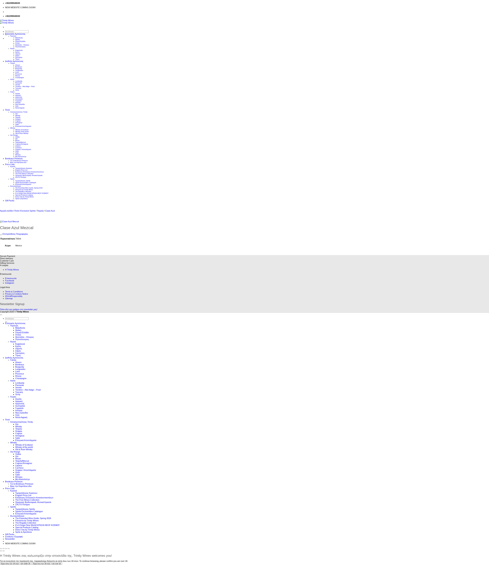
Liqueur (18, 146)
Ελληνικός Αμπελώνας (15, 34)
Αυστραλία (19, 99)
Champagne (19, 77)
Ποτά (7, 110)
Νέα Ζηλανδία (20, 104)
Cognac (18, 121)
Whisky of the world (22, 132)
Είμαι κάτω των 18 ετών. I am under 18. (16, 564)
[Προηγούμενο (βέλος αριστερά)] (1, 550)
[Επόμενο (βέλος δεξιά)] (4, 550)
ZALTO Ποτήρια (20, 177)
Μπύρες (18, 155)
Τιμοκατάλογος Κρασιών (23, 168)
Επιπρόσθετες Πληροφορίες (15, 234)
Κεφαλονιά (19, 50)
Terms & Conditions (14, 292)
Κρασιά (12, 166)
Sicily (17, 90)
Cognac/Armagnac (21, 144)
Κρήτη (17, 52)
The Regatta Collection (23, 191)
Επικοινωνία (10, 278)
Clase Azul (50, 211)
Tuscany (18, 88)
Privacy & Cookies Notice (16, 294)
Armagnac (18, 123)
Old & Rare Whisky (21, 133)
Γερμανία (18, 101)
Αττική (17, 43)
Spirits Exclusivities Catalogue (25, 182)
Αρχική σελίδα (6, 211)
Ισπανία (18, 102)
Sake (17, 124)
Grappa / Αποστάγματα (23, 149)
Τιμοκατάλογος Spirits (22, 181)
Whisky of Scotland (21, 130)
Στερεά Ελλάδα (20, 41)
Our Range (14, 135)
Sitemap (9, 298)
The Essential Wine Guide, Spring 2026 (29, 188)
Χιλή (16, 106)
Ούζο (17, 151)
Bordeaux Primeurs (14, 158)
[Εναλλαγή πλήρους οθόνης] (4, 548)
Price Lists (10, 164)
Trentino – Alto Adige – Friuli (25, 86)
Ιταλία (12, 79)
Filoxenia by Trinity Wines (24, 190)
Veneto (17, 85)
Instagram (9, 283)
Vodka (17, 137)
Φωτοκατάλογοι (15, 186)
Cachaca (18, 148)
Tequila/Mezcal (20, 142)
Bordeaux (18, 67)
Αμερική (18, 95)
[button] (10, 539)
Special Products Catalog (24, 195)
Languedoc (19, 70)
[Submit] (6, 321)
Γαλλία (12, 63)
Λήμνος (18, 54)
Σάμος (17, 56)
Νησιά (12, 48)
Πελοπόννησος (20, 47)
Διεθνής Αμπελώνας (14, 61)
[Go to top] (1, 314)
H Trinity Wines (12, 270)
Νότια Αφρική (19, 108)
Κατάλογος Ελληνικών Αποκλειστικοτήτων (29, 172)
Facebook (9, 281)
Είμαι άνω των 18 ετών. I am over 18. (47, 564)
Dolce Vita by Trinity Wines (24, 197)
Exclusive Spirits (27, 211)
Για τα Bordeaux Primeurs (19, 161)
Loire (17, 72)
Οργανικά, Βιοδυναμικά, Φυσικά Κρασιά (28, 175)
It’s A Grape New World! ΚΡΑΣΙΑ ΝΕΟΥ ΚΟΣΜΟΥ (32, 193)
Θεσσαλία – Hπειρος (22, 45)
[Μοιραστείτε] (6, 548)
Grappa (18, 119)
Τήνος (17, 59)
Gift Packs (9, 201)
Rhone (17, 76)
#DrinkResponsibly (13, 296)
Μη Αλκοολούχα (20, 156)
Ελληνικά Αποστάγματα (23, 126)
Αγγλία (17, 94)
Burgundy (18, 69)
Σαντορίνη (18, 57)
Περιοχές (13, 36)
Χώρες (12, 92)
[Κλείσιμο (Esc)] (9, 548)
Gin (16, 114)
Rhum (17, 140)
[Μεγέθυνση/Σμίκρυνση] (1, 548)
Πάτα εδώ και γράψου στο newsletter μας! (18, 309)
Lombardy (18, 81)
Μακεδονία (19, 38)
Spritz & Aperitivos (21, 199)
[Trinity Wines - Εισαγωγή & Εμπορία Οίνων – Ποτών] (7, 21)
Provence (18, 74)
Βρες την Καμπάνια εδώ (18, 162)
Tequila (17, 117)
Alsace (17, 65)
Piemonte (18, 83)
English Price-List (21, 170)
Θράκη (17, 40)
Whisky (17, 115)
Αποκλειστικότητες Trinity (18, 112)
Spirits (12, 179)
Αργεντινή (18, 97)
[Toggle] (1, 234)
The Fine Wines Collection (24, 174)
